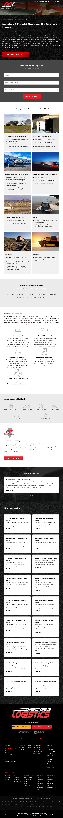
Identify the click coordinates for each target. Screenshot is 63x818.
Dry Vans (16, 777)
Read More (9, 529)
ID (35, 801)
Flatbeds (7, 775)
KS (46, 801)
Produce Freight (38, 751)
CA (15, 801)
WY (43, 806)
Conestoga (8, 779)
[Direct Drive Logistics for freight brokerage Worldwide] (31, 713)
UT (25, 806)
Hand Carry (36, 747)
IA (43, 801)
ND (45, 804)
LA (52, 801)
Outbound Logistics (25, 743)
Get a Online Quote (42, 727)
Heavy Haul (36, 749)
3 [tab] (32, 495)
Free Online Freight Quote (15, 54)
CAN (47, 806)
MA (3, 804)
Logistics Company (7, 19)
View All (57, 508)
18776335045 (56, 1)
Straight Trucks (28, 777)
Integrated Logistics (25, 745)
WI (40, 806)
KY (49, 801)
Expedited (8, 753)
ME (55, 801)
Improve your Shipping (13, 458)
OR (54, 804)
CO (18, 801)
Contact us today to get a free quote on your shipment (24, 324)
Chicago (11, 294)
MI (6, 804)
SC (12, 806)
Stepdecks (8, 777)
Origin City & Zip (11, 75)
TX (22, 806)
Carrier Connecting (11, 761)
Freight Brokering (10, 748)
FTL (34, 741)
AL (3, 801)
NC (41, 804)
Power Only (36, 753)
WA (34, 806)
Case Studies (51, 751)
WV (37, 806)
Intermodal (8, 755)
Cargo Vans (17, 779)
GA (30, 801)
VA (30, 806)
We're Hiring (21, 727)
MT (19, 804)
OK (51, 804)
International (9, 759)
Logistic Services (24, 739)
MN (9, 804)
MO (16, 804)
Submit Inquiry (31, 96)
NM (35, 804)
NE (23, 804)
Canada (7, 745)
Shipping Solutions (39, 739)
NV (26, 804)
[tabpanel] (31, 485)
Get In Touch (51, 743)
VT (27, 806)
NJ (32, 804)
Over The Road (9, 757)
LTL (34, 743)
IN (40, 801)
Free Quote (50, 767)
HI (32, 801)
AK (6, 801)
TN (19, 806)
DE (24, 801)
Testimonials (51, 759)
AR (12, 801)
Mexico (7, 743)
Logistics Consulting (25, 747)
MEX (51, 806)
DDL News (50, 753)
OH (48, 804)
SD (16, 806)
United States (19, 19)
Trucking (7, 750)
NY (38, 804)
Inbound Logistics (24, 741)
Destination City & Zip (12, 83)
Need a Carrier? (9, 772)
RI (60, 804)
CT (21, 801)
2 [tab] (30, 495)
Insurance (50, 749)
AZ (9, 801)
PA (57, 804)
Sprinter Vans (18, 781)
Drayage (21, 749)
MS (13, 804)
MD (59, 801)
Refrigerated (37, 745)
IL (38, 801)
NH (29, 804)
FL (27, 801)
